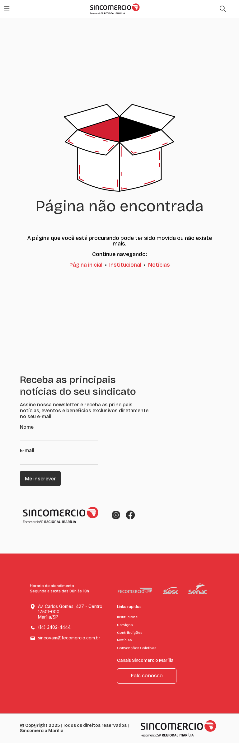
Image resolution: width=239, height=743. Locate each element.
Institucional (125, 264)
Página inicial (85, 264)
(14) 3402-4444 (54, 627)
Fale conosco (147, 676)
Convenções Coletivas (136, 648)
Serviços (125, 625)
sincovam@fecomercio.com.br (69, 637)
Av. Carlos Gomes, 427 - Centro (70, 611)
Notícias (159, 264)
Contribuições (129, 632)
